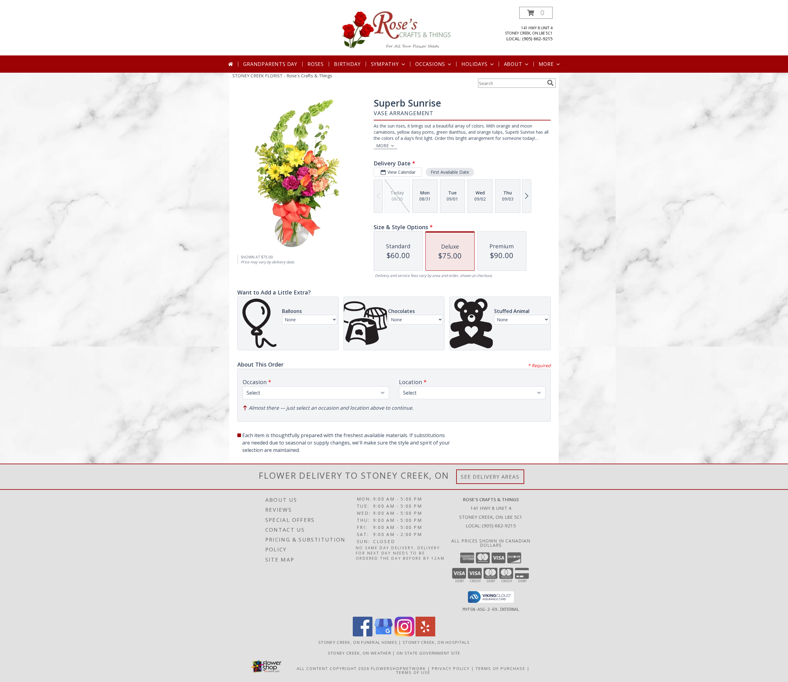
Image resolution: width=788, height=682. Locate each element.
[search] (550, 82)
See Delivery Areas (490, 476)
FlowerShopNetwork (398, 668)
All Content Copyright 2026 (333, 668)
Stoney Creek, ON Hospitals (436, 642)
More (546, 64)
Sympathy (385, 64)
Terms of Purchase (500, 668)
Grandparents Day (270, 64)
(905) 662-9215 (537, 39)
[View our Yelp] (425, 635)
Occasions (430, 64)
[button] (536, 13)
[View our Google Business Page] (383, 635)
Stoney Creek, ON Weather (359, 653)
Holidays (474, 64)
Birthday (347, 64)
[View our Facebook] (362, 635)
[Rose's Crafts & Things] (396, 29)
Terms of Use (413, 672)
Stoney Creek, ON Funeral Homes (357, 642)
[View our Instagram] (404, 635)
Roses (316, 64)
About (513, 64)
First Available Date (450, 172)
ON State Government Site (428, 653)
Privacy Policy (451, 668)
